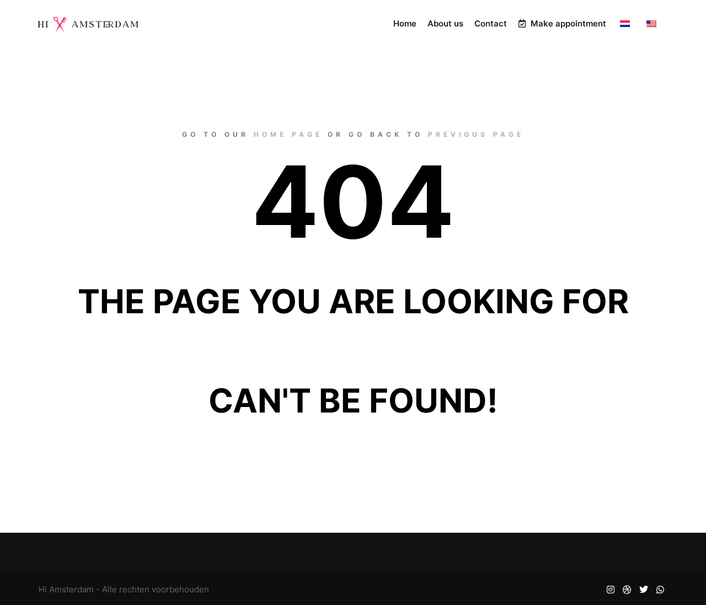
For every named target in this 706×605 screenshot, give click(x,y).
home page (288, 134)
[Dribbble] (627, 589)
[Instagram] (610, 589)
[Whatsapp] (660, 589)
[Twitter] (644, 589)
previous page (476, 134)
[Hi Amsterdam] (88, 23)
